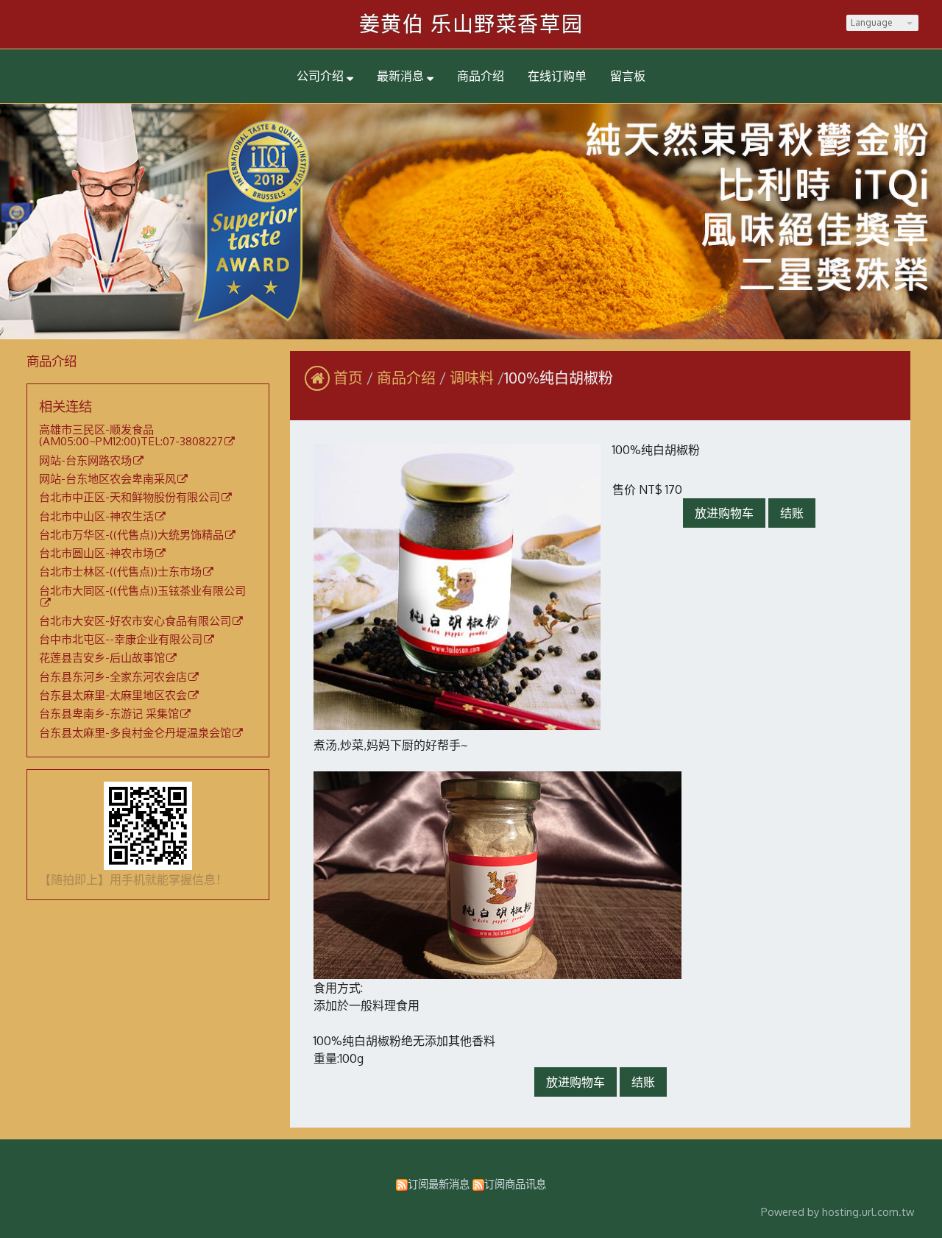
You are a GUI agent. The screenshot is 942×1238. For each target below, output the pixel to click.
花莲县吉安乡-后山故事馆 (102, 658)
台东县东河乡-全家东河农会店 (113, 677)
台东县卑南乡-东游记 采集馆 (109, 714)
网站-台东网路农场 (85, 460)
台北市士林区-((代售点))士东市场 (120, 572)
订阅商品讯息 (515, 1183)
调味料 (472, 377)
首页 (348, 377)
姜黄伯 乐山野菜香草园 (471, 23)
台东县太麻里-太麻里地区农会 (113, 695)
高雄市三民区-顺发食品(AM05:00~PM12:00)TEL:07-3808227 (131, 436)
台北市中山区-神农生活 (96, 516)
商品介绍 (408, 377)
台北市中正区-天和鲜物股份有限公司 (129, 497)
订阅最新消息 (439, 1183)
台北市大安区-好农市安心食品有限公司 (135, 621)
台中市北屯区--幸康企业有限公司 (120, 639)
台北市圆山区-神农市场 (96, 553)
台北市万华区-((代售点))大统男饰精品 (131, 535)
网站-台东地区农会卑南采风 (107, 479)
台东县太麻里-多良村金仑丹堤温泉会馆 (135, 733)
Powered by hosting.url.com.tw (837, 1211)
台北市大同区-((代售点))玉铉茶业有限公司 (142, 591)
